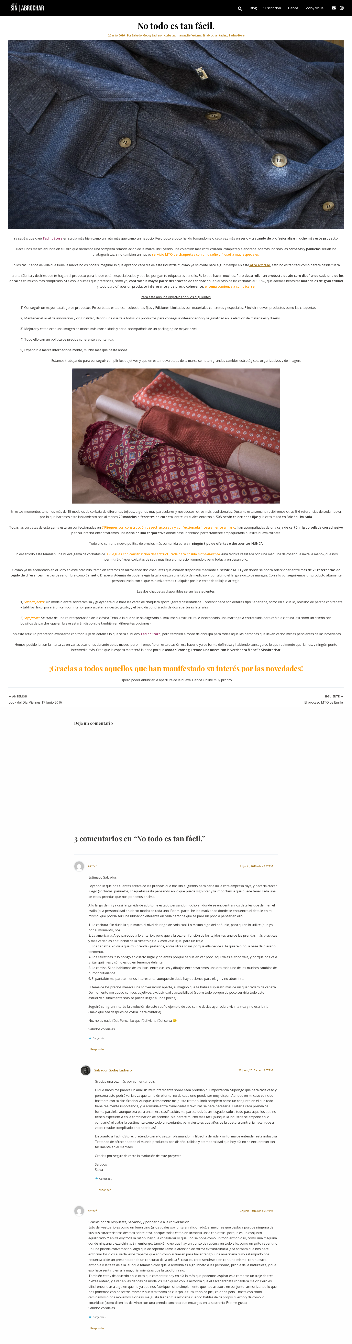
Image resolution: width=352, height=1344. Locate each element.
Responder (97, 1049)
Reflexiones (194, 35)
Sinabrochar (210, 35)
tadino (223, 35)
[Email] (334, 8)
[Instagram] (342, 8)
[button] (240, 9)
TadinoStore (236, 35)
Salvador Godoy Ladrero (113, 1070)
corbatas (169, 35)
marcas (181, 35)
